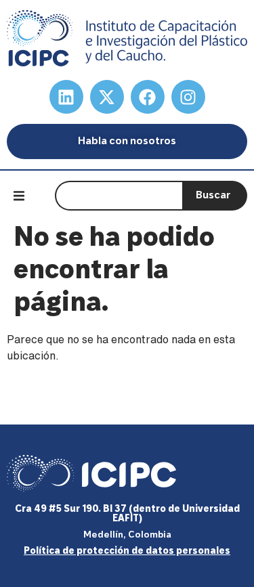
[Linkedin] (66, 97)
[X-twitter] (107, 97)
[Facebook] (148, 97)
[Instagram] (188, 97)
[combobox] (118, 196)
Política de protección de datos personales (127, 551)
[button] (19, 195)
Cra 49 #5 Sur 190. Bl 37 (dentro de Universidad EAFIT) (127, 514)
